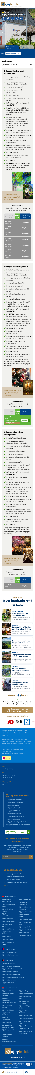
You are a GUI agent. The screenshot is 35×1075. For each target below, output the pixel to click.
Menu (32, 1072)
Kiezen (24, 420)
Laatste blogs (14, 870)
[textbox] (13, 53)
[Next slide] (32, 32)
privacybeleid (14, 1067)
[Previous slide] (3, 32)
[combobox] (13, 53)
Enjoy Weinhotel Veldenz (10, 47)
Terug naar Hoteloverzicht (25, 47)
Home (26, 1072)
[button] (25, 216)
